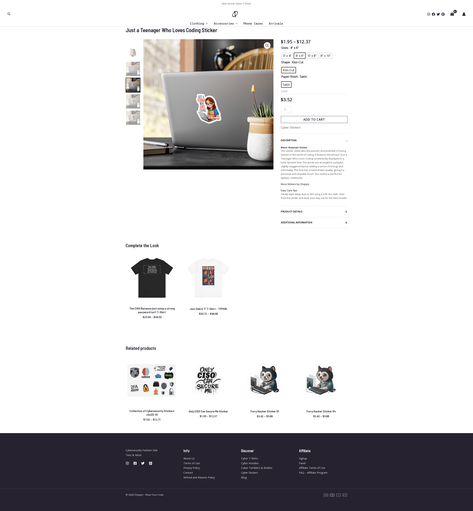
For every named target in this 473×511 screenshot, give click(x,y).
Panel (302, 463)
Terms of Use (191, 463)
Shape (285, 62)
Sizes (284, 48)
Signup (303, 458)
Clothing (197, 23)
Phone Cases (253, 23)
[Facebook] (433, 14)
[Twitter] (438, 14)
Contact (188, 472)
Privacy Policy (191, 468)
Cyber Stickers (291, 127)
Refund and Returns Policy (199, 477)
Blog (244, 477)
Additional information (296, 222)
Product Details (292, 211)
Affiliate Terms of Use (312, 468)
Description (289, 140)
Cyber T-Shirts (249, 458)
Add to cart (314, 119)
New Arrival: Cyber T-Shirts (236, 3)
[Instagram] (428, 14)
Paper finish (289, 77)
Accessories (224, 23)
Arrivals (276, 23)
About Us (189, 458)
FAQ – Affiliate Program (313, 472)
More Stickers (288, 184)
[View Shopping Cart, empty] (452, 14)
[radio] (287, 55)
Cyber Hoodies (250, 463)
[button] (9, 14)
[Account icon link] (464, 14)
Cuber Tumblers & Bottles (256, 468)
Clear (284, 91)
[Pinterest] (443, 14)
